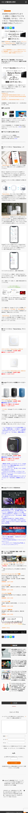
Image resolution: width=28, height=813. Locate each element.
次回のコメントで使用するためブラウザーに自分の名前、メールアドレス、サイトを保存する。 (14, 747)
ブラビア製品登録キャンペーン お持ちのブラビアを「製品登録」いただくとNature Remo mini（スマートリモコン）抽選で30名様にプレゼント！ (14, 51)
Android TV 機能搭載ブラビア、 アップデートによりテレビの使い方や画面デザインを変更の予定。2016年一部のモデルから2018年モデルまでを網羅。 (14, 783)
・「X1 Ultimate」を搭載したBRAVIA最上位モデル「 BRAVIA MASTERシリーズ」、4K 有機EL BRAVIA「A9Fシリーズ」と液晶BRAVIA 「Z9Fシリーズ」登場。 (14, 510)
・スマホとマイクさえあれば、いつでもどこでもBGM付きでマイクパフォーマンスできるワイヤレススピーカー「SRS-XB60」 (14, 473)
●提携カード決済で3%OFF (8, 352)
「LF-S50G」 (5, 409)
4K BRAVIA (7, 41)
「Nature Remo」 (6, 165)
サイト (4, 743)
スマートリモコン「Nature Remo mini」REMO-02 (13, 371)
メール (5, 739)
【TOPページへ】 (6, 628)
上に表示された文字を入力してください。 (14, 756)
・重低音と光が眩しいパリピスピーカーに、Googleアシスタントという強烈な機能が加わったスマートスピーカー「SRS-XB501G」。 (14, 465)
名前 (4, 736)
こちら (19, 127)
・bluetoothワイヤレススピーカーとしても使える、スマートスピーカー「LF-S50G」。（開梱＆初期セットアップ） (14, 432)
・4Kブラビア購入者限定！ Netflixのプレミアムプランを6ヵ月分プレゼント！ (14, 537)
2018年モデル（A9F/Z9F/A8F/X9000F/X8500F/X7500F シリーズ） (13, 94)
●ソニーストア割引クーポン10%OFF (10, 404)
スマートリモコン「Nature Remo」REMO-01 (12, 349)
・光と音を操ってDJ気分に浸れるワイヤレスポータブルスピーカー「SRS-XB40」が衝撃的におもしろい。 (14, 477)
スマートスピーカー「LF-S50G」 (14, 308)
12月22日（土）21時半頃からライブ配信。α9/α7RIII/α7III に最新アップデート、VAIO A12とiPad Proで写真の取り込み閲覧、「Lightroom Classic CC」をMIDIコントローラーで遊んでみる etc (13, 793)
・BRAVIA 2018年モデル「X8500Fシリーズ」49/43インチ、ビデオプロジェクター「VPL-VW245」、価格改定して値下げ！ (14, 515)
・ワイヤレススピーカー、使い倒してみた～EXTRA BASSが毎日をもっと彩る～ (14, 469)
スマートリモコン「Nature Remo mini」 (14, 42)
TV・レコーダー (7, 10)
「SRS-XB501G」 (21, 309)
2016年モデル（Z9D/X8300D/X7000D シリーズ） (13, 99)
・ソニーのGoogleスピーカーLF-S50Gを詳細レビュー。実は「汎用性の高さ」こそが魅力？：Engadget (14, 428)
